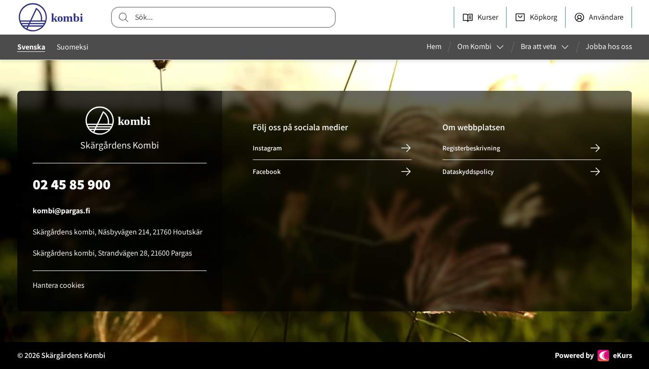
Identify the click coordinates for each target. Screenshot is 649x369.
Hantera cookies (59, 285)
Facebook (267, 171)
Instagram (267, 148)
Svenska (31, 47)
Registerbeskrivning (471, 148)
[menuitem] (438, 47)
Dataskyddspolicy (468, 171)
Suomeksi (72, 47)
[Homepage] (52, 17)
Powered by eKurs (593, 355)
